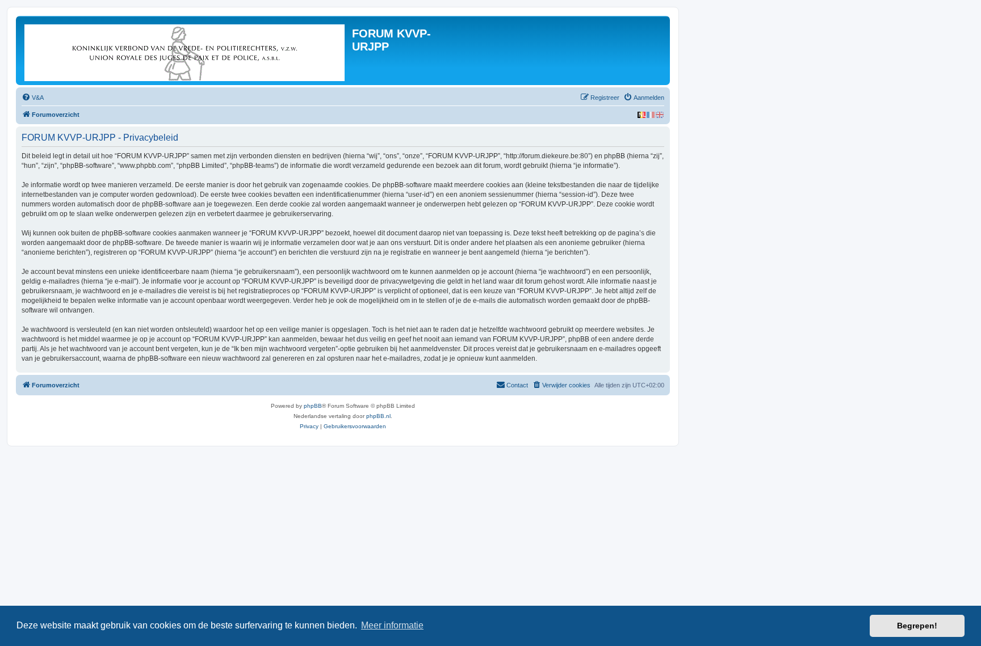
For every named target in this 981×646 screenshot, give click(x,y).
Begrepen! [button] (917, 625)
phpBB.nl (378, 416)
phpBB (313, 406)
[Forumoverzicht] (185, 50)
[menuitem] (33, 97)
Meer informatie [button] (392, 625)
